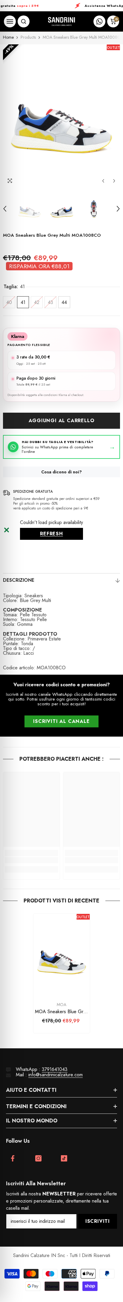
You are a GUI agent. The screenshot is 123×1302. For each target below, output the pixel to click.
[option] (61, 115)
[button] (103, 181)
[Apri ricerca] (24, 21)
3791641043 (54, 1069)
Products (28, 37)
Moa (61, 1005)
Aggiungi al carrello (62, 420)
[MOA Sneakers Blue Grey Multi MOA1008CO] (61, 956)
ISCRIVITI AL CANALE (61, 721)
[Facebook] (12, 1158)
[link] (31, 860)
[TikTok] (64, 1158)
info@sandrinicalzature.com (55, 1074)
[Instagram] (38, 1158)
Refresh (51, 533)
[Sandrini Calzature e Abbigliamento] (61, 21)
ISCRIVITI (97, 1221)
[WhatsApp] (99, 21)
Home (8, 37)
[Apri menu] (10, 21)
